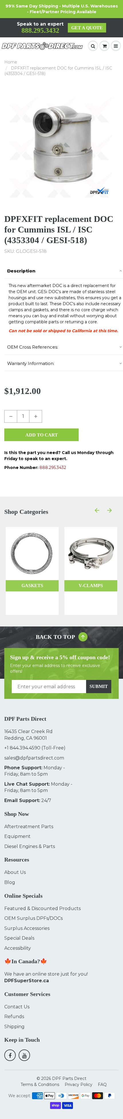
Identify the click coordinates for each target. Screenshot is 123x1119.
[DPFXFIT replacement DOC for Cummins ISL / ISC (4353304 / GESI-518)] (61, 146)
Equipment (17, 836)
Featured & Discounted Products (42, 908)
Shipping (14, 1026)
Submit (99, 686)
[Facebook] (10, 1055)
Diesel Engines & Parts (29, 846)
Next (117, 146)
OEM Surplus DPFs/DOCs (33, 918)
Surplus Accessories (26, 928)
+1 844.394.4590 (22, 748)
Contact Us (16, 1007)
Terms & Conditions (40, 1084)
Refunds (14, 1016)
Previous (6, 146)
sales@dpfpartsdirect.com (34, 758)
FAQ (102, 1084)
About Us (15, 872)
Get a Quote (87, 27)
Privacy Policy (78, 1084)
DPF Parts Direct (69, 1078)
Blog (9, 882)
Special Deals (19, 938)
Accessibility (17, 948)
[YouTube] (24, 1055)
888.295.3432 (40, 30)
